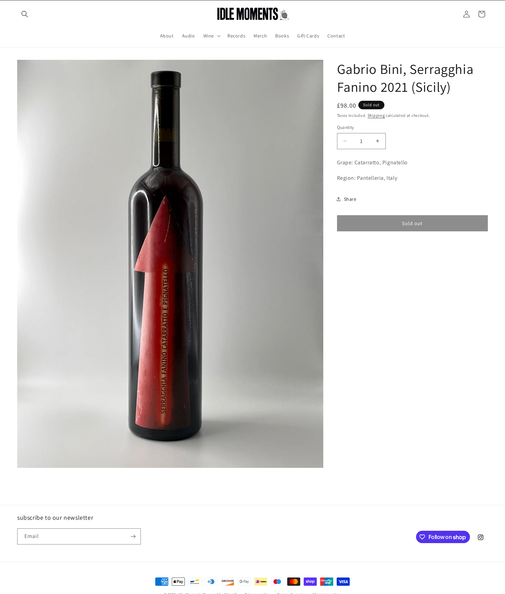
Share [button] (350, 199)
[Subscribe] (133, 536)
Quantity (345, 127)
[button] (24, 14)
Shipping (376, 115)
